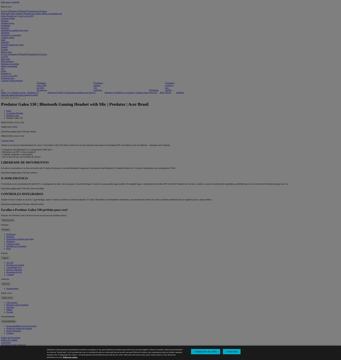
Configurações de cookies (205, 351)
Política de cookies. (70, 357)
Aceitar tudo (231, 351)
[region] (170, 353)
